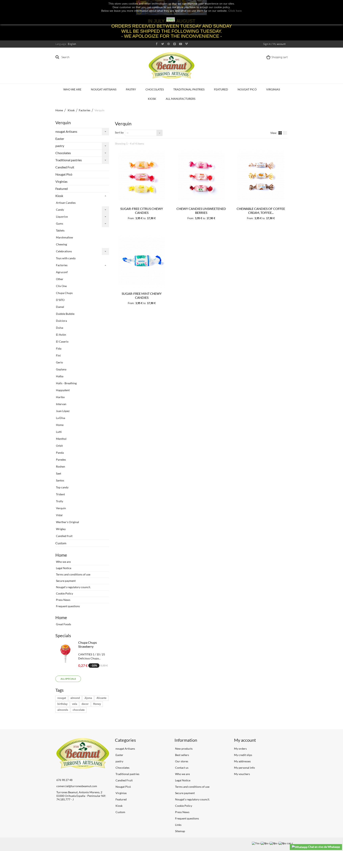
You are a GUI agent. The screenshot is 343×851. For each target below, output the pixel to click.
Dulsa (59, 327)
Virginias (273, 89)
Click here (235, 10)
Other (59, 279)
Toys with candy (65, 258)
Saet (58, 473)
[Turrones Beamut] (171, 65)
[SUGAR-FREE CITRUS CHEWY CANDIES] (142, 176)
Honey (97, 703)
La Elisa (60, 418)
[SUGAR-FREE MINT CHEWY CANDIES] (142, 261)
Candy (59, 209)
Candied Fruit (64, 167)
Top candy (61, 487)
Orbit (59, 445)
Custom (60, 543)
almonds (62, 709)
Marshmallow (64, 237)
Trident (60, 494)
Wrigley (60, 529)
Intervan (60, 404)
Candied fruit (63, 536)
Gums (59, 223)
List (285, 134)
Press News (62, 599)
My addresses (242, 761)
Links (177, 824)
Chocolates (154, 89)
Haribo (60, 397)
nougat (61, 697)
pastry (131, 89)
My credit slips (243, 755)
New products (183, 748)
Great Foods (63, 624)
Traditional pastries (188, 89)
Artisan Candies (65, 202)
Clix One (61, 286)
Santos (59, 480)
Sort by (119, 132)
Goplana (60, 369)
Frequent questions (67, 606)
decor (85, 703)
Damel (59, 306)
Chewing (61, 244)
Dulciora (61, 320)
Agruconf (61, 272)
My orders (240, 748)
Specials (63, 635)
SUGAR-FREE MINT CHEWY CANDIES (142, 295)
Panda (59, 452)
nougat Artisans (103, 89)
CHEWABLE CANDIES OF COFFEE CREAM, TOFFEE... (261, 210)
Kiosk (152, 98)
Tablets (60, 230)
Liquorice (61, 216)
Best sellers (181, 755)
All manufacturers (180, 98)
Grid (280, 133)
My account (245, 740)
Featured (221, 89)
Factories (61, 265)
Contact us (181, 767)
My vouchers (242, 774)
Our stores (181, 761)
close (170, 19)
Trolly (59, 501)
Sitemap (179, 831)
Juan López (62, 411)
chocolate (79, 709)
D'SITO (60, 300)
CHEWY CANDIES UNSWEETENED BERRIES (201, 210)
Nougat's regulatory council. (73, 587)
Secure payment (65, 580)
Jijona (88, 697)
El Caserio (61, 341)
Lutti (58, 431)
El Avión (60, 334)
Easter (59, 138)
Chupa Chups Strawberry (87, 644)
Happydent (62, 390)
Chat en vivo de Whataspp (323, 846)
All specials (68, 678)
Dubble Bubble (64, 313)
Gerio (59, 362)
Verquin (60, 508)
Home (59, 110)
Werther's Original (67, 522)
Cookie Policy (64, 593)
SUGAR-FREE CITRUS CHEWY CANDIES (141, 210)
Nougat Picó (247, 89)
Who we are (72, 89)
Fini (58, 355)
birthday (62, 703)
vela (74, 703)
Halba (59, 376)
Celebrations (63, 251)
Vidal (59, 515)
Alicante (101, 697)
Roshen (60, 466)
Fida (58, 348)
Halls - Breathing (66, 383)
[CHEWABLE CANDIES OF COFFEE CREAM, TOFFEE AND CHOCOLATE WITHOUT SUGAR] (261, 176)
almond (75, 697)
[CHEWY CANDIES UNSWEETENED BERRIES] (201, 176)
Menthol (60, 438)
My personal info (244, 767)
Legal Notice (63, 568)
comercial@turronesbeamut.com (76, 786)
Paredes (60, 459)
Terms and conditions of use (72, 574)
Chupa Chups (64, 293)
